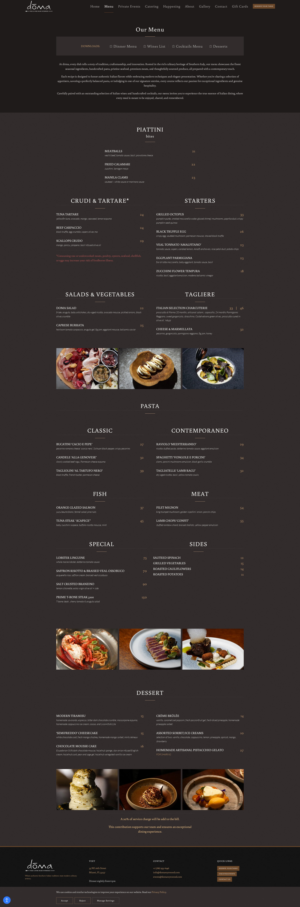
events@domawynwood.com (167, 876)
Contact (221, 6)
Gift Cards (240, 6)
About (189, 6)
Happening (171, 6)
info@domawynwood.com (166, 872)
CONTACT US (224, 879)
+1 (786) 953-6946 (161, 868)
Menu (108, 6)
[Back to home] (39, 6)
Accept (64, 900)
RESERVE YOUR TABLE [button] (228, 868)
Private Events (129, 6)
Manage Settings (105, 900)
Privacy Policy (159, 892)
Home (95, 6)
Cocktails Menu (189, 46)
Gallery (204, 6)
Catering (151, 6)
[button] (87, 368)
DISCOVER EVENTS (227, 874)
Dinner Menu (125, 46)
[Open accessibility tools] (7, 900)
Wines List (156, 46)
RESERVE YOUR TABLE (264, 6)
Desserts (220, 46)
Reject (82, 900)
